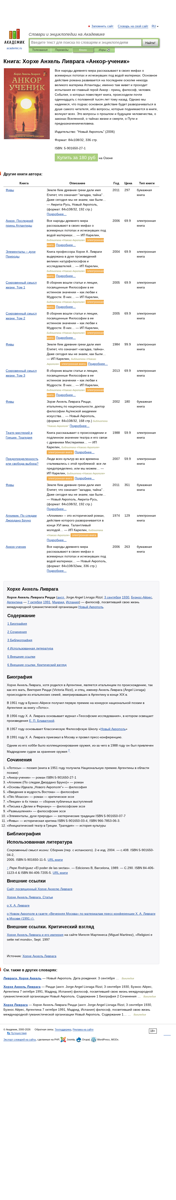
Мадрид (58, 602)
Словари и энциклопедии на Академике (67, 34)
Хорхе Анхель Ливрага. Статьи (30, 897)
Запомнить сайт (102, 26)
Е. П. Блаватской (41, 720)
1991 (46, 602)
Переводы (62, 50)
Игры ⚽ (104, 50)
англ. (61, 597)
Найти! (150, 43)
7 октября (35, 602)
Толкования (39, 50)
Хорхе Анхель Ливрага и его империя (35, 935)
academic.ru (14, 48)
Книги (83, 50)
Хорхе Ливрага (15, 1005)
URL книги (55, 859)
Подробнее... (56, 214)
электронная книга (73, 364)
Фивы (10, 190)
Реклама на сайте (83, 1029)
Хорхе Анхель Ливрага (39, 956)
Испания (72, 602)
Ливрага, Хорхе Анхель (22, 978)
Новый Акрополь (90, 607)
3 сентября (112, 597)
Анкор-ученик (16, 546)
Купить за (76, 157)
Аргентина (14, 602)
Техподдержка (63, 1029)
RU (154, 26)
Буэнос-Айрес (141, 597)
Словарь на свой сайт (133, 26)
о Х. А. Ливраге (18, 905)
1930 (125, 597)
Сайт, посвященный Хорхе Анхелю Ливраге (39, 889)
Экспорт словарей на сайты (19, 1039)
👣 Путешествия (17, 1033)
